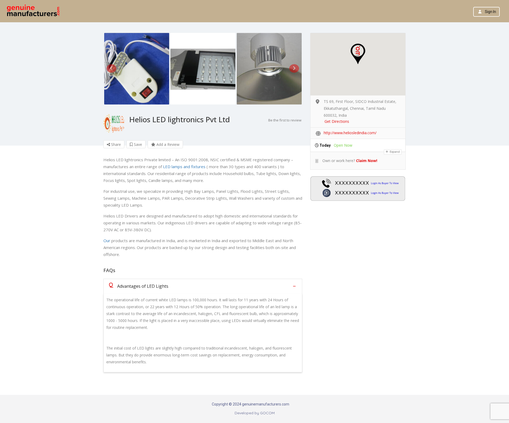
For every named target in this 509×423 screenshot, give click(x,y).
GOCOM (267, 413)
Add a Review (167, 144)
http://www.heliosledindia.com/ (350, 132)
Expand (394, 152)
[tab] (202, 286)
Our (106, 240)
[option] (136, 68)
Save (137, 144)
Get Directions (336, 121)
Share (115, 144)
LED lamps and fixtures (184, 166)
